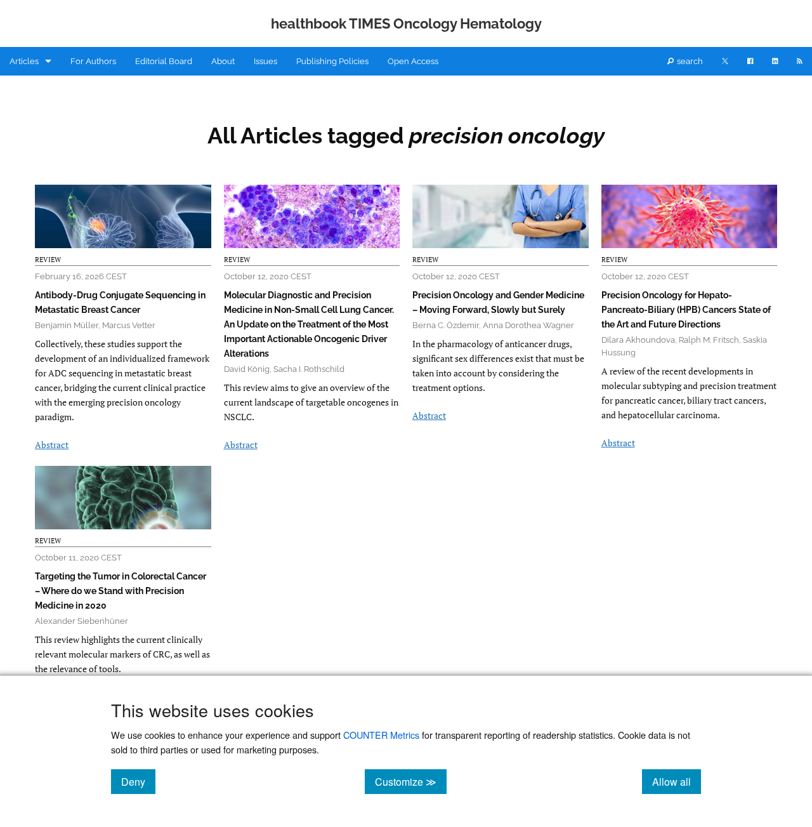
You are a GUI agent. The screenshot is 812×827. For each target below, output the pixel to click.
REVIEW (48, 259)
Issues (265, 61)
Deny (138, 781)
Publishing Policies (332, 61)
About (223, 61)
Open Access (413, 61)
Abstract (52, 445)
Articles (24, 61)
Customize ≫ (411, 781)
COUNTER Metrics (381, 734)
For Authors (93, 61)
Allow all (676, 781)
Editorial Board (163, 61)
